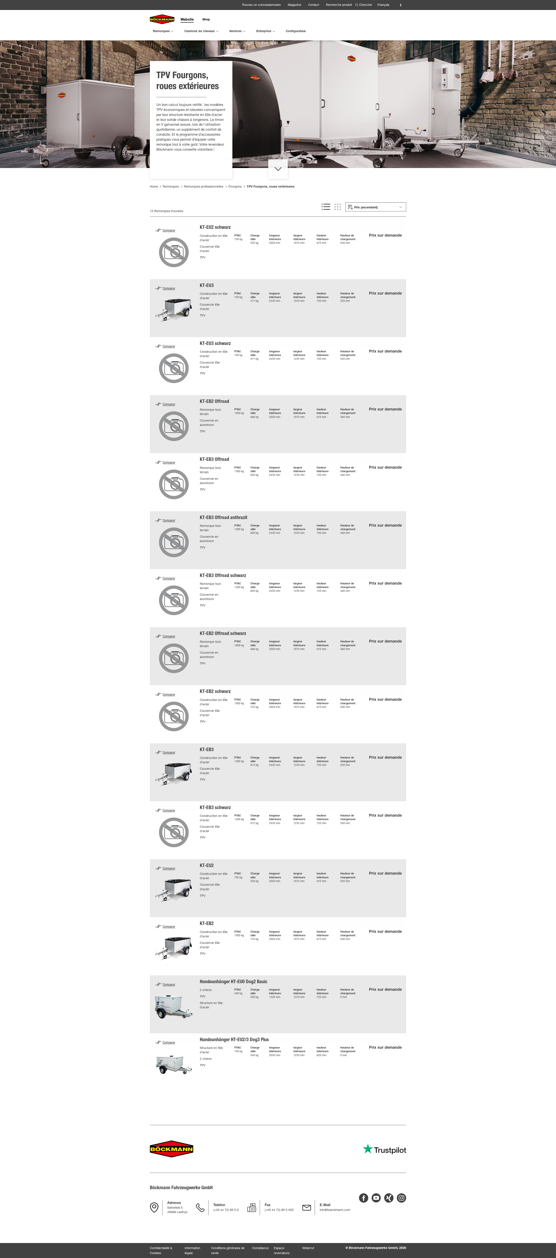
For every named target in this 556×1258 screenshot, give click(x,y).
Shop (206, 19)
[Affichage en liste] (326, 207)
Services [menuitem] (235, 31)
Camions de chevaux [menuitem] (199, 31)
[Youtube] (376, 1198)
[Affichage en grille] (337, 207)
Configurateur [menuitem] (296, 31)
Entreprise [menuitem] (263, 31)
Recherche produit (339, 5)
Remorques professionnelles (203, 186)
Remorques (171, 186)
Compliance (260, 1248)
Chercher (365, 5)
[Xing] (389, 1198)
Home (154, 186)
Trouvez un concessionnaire (261, 5)
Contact (313, 5)
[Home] (162, 19)
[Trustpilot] (384, 1149)
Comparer (169, 231)
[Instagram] (401, 1198)
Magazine (294, 5)
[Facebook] (363, 1198)
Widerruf (308, 1248)
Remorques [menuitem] (161, 31)
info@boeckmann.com (335, 1210)
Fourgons (235, 186)
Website (187, 20)
